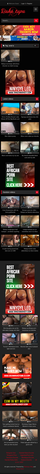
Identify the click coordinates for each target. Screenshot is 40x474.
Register (29, 3)
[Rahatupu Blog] (16, 12)
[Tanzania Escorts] (20, 94)
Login (23, 3)
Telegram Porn (12, 455)
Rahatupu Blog (28, 466)
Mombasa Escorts (28, 457)
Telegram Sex (11, 453)
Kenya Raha (20, 469)
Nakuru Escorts (26, 460)
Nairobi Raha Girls (11, 460)
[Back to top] (34, 468)
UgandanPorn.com (26, 455)
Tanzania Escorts (12, 457)
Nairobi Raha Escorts (26, 453)
